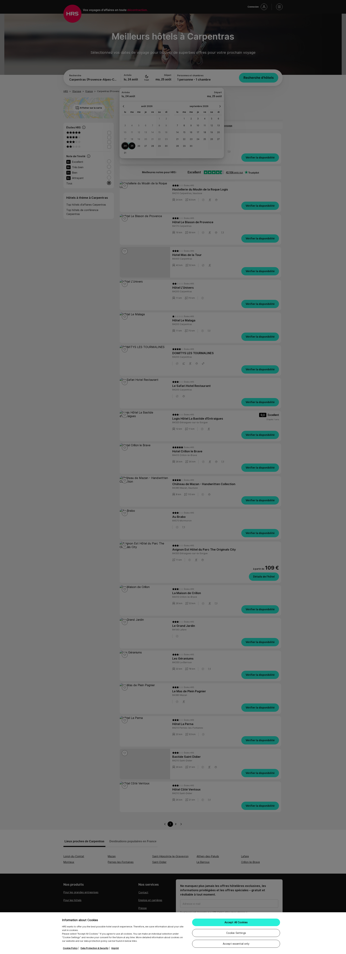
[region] (173, 933)
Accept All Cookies (236, 922)
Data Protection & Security (94, 948)
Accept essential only (236, 943)
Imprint (115, 948)
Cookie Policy (70, 948)
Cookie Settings (236, 932)
